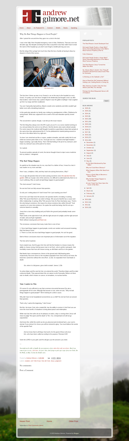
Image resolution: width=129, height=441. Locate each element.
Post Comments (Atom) (35, 425)
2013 (86, 199)
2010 (86, 207)
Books (65, 28)
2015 (86, 137)
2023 (86, 116)
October (89, 147)
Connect (50, 28)
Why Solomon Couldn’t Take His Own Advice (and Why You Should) (94, 86)
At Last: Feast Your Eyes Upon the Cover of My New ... (97, 184)
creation (27, 361)
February (89, 193)
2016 (86, 135)
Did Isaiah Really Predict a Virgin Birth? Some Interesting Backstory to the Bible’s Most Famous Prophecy (96, 59)
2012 (86, 202)
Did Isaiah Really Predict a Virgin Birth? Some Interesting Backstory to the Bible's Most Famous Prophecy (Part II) (96, 48)
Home (22, 28)
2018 (86, 129)
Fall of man (37, 361)
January (89, 196)
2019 (86, 127)
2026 (86, 108)
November (90, 145)
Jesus (53, 361)
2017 (86, 132)
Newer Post (25, 421)
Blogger (76, 433)
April (88, 188)
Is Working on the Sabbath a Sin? (93, 77)
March (88, 191)
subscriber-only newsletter (61, 348)
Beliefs (58, 28)
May (88, 161)
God (48, 361)
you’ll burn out (41, 220)
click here (35, 350)
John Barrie (47, 88)
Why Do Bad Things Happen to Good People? (96, 179)
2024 (86, 113)
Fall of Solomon (88, 54)
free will (44, 361)
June (88, 158)
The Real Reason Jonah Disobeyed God (95, 43)
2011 (86, 205)
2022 (86, 119)
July (87, 155)
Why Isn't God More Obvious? (95, 167)
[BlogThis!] (54, 358)
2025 (86, 111)
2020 (86, 124)
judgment (58, 361)
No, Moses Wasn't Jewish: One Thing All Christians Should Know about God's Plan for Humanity (96, 71)
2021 (86, 121)
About (29, 28)
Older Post (73, 421)
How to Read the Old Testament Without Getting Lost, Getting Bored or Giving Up (95, 81)
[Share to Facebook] (58, 358)
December (90, 142)
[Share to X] (56, 358)
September (90, 150)
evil (32, 361)
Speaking (74, 28)
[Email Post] (48, 358)
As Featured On (39, 28)
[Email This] (52, 358)
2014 (86, 140)
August (88, 153)
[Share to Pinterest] (60, 358)
